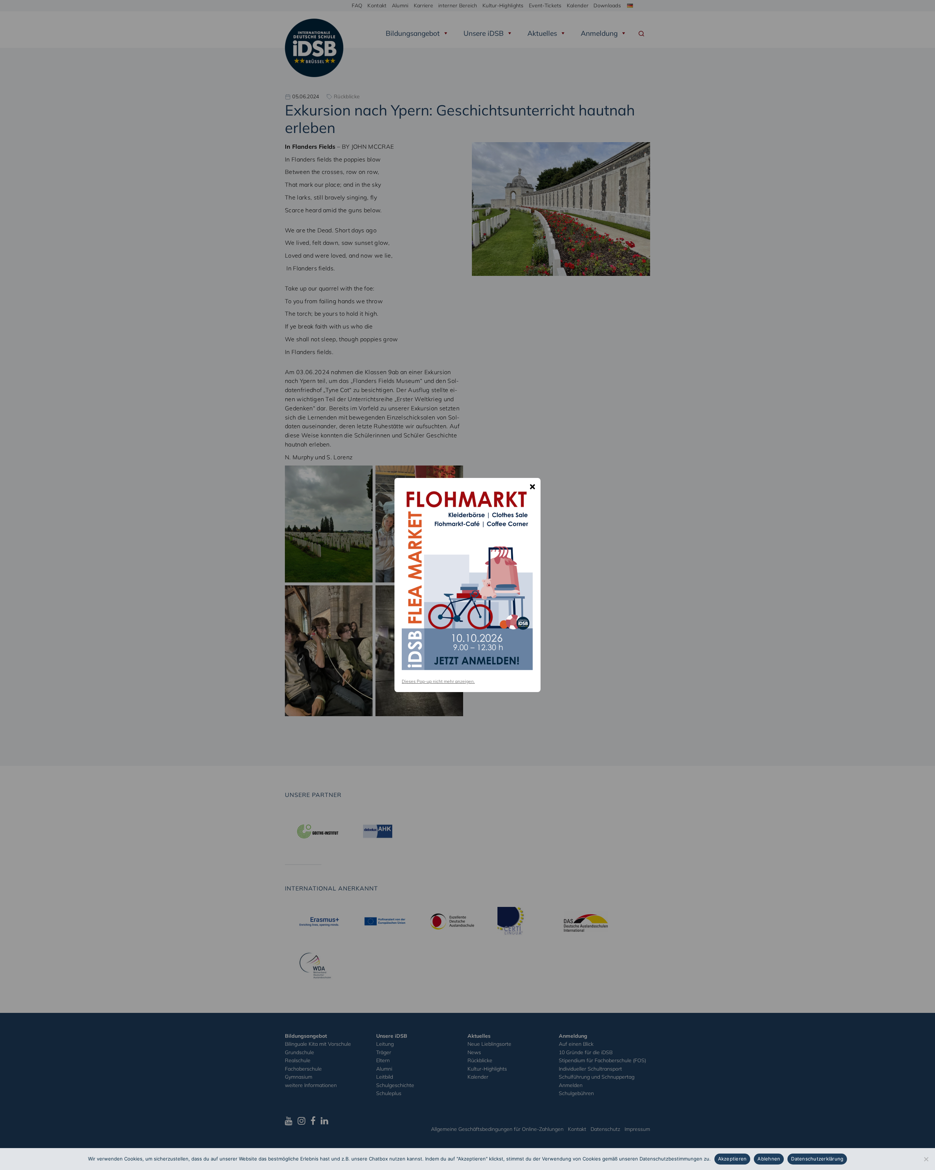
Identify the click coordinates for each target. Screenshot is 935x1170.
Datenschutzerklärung (817, 1159)
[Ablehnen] (926, 1159)
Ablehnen (768, 1159)
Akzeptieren (732, 1159)
